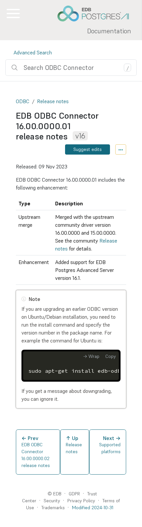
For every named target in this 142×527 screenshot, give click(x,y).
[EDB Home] (96, 13)
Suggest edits (87, 149)
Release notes (53, 101)
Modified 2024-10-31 (92, 508)
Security (52, 501)
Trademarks (53, 508)
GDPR (74, 494)
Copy (110, 356)
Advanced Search (33, 52)
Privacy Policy (81, 501)
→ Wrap (91, 356)
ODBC (22, 101)
